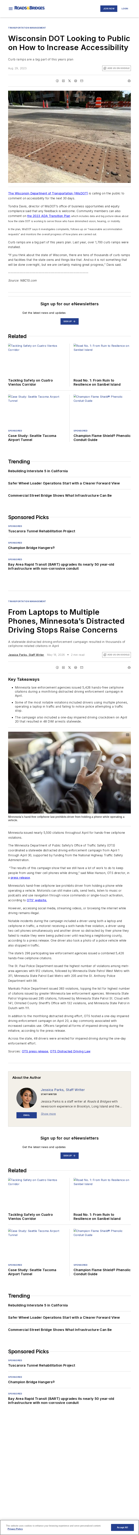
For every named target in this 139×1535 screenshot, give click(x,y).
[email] (81, 81)
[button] (10, 8)
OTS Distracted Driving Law (70, 1051)
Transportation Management (27, 27)
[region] (69, 1527)
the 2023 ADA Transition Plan (48, 216)
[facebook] (57, 81)
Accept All (122, 1527)
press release (20, 877)
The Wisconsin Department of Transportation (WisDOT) (48, 193)
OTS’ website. (37, 900)
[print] (129, 81)
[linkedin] (63, 81)
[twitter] (69, 81)
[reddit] (75, 81)
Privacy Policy (15, 1529)
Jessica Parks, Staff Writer (26, 654)
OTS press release (35, 1051)
